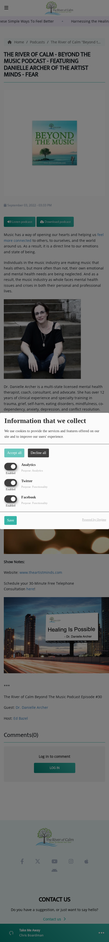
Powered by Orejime (94, 519)
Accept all (14, 453)
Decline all (38, 453)
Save (10, 521)
